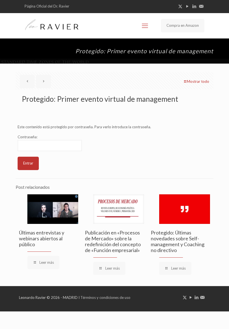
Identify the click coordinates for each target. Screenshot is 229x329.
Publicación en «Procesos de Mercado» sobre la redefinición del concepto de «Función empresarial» (113, 241)
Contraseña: (27, 137)
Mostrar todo (198, 81)
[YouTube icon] (187, 6)
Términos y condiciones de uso (105, 297)
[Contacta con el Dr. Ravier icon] (201, 6)
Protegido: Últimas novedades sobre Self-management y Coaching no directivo (177, 241)
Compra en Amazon (182, 25)
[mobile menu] (145, 25)
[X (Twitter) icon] (180, 6)
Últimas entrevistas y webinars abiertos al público (41, 238)
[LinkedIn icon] (194, 6)
